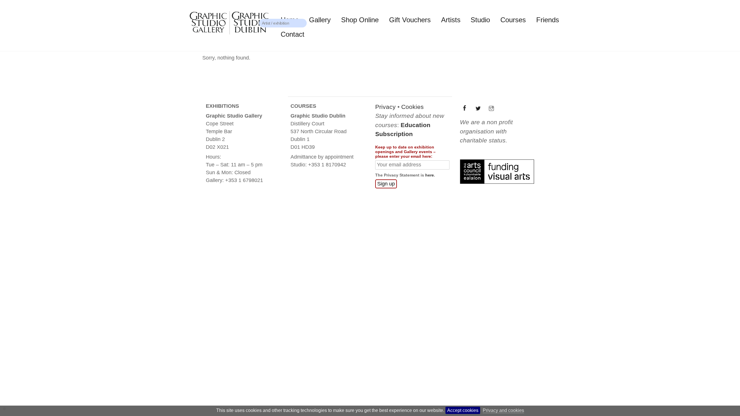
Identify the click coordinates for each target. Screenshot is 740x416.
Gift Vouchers (410, 20)
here (429, 175)
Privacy (385, 106)
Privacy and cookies (503, 410)
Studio (480, 20)
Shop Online (360, 20)
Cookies (412, 106)
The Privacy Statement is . (405, 175)
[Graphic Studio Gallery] (228, 36)
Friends (547, 20)
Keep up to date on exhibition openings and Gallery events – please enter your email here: (405, 152)
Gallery (320, 20)
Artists (450, 20)
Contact (292, 34)
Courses (513, 20)
